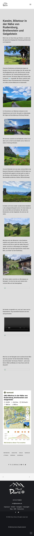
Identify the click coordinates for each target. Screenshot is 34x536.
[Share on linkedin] (17, 465)
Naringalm (27, 452)
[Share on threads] (13, 465)
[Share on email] (25, 465)
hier (9, 78)
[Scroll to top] (31, 533)
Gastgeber (19, 507)
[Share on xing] (23, 465)
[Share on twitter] (11, 465)
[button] (30, 4)
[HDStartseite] (17, 488)
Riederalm (12, 455)
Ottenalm (6, 455)
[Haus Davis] (5, 4)
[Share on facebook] (9, 465)
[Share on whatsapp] (19, 465)
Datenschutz (20, 509)
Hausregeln (26, 507)
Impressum (7, 507)
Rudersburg (20, 455)
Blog (11, 509)
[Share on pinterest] (15, 465)
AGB (15, 509)
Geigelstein (14, 452)
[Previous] (5, 100)
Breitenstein (6, 452)
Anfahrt (13, 507)
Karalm (21, 452)
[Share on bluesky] (21, 465)
